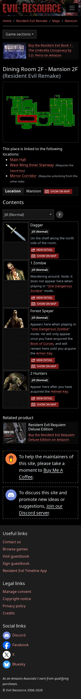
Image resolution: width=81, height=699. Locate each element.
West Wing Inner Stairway (32, 165)
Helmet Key (59, 391)
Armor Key (44, 353)
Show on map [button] (60, 191)
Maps (56, 21)
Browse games (15, 549)
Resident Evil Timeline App (25, 570)
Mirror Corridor (23, 175)
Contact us (12, 541)
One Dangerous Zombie (50, 329)
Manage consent (17, 591)
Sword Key (17, 171)
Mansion (71, 21)
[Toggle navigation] (72, 7)
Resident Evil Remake (31, 21)
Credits (9, 613)
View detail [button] (44, 250)
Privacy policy (14, 605)
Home (7, 21)
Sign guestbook (16, 563)
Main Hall (18, 159)
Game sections (18, 34)
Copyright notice (17, 598)
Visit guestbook (16, 556)
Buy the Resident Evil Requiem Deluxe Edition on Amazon (51, 437)
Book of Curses (42, 343)
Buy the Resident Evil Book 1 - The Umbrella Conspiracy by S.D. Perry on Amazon (51, 50)
